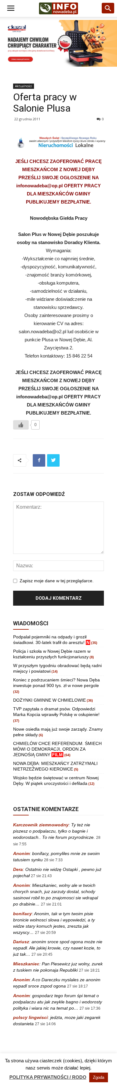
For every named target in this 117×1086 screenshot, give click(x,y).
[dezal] (58, 43)
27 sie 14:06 (45, 1024)
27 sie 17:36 (90, 1008)
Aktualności (23, 86)
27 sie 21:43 (41, 876)
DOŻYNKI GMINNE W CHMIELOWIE (49, 700)
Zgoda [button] (98, 1077)
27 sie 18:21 (89, 970)
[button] (108, 8)
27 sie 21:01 (51, 904)
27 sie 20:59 (45, 932)
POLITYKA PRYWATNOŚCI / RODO (47, 1077)
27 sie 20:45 (42, 954)
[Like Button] (21, 425)
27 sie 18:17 (77, 986)
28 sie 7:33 (53, 860)
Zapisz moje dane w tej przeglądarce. (57, 580)
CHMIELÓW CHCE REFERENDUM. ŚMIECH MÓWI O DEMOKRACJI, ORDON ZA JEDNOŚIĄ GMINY (57, 749)
